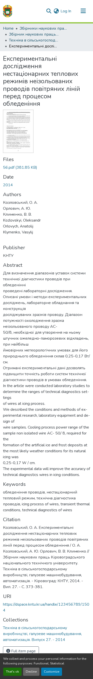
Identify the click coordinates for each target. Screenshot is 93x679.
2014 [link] (8, 185)
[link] (46, 167)
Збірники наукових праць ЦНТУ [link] (44, 28)
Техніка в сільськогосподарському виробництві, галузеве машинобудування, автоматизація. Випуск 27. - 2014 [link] (34, 40)
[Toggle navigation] (83, 11)
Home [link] (8, 28)
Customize (51, 671)
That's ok (12, 671)
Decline (31, 671)
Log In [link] (66, 11)
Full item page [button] (23, 651)
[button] (7, 11)
